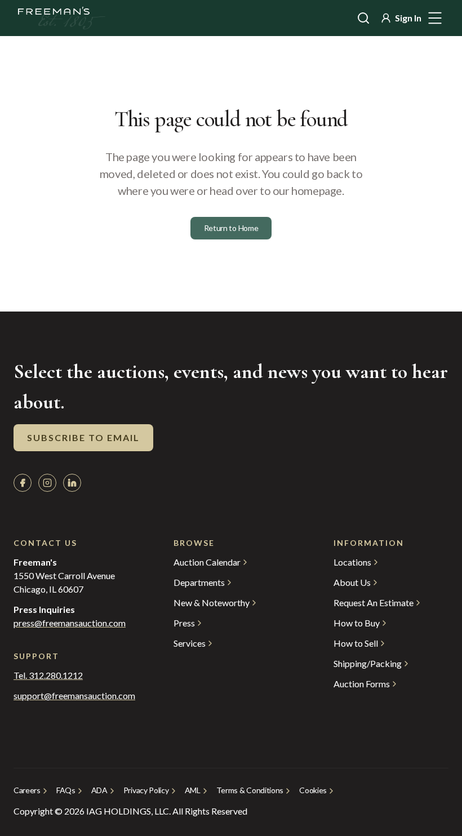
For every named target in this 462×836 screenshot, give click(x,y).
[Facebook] (23, 483)
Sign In (408, 17)
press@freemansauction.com (70, 623)
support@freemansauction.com (71, 695)
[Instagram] (47, 483)
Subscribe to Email (83, 437)
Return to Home (231, 228)
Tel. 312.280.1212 (48, 675)
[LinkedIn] (72, 483)
